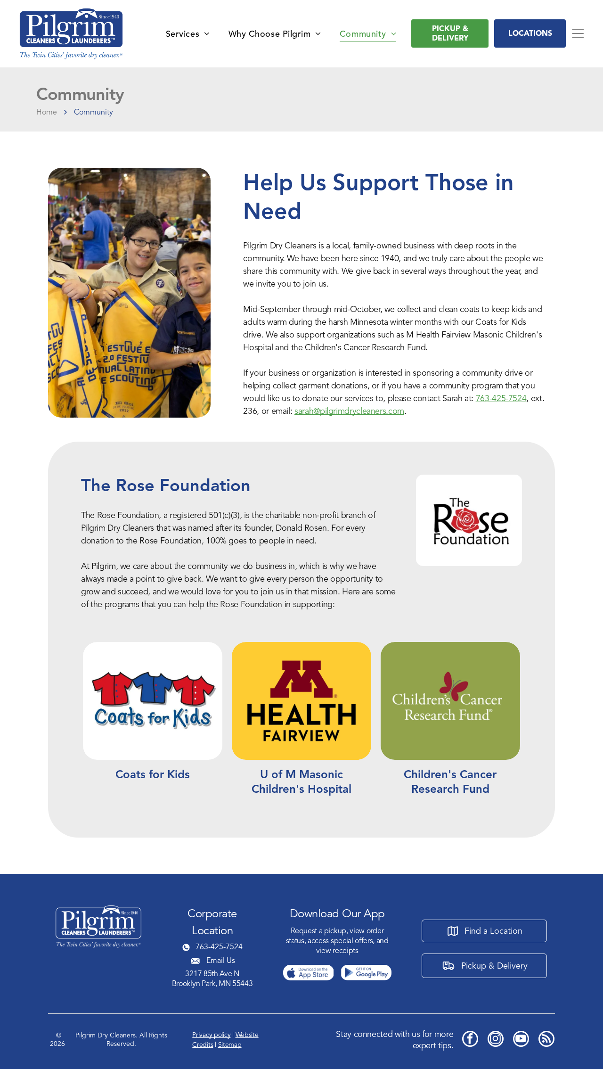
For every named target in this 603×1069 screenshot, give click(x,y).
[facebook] (470, 1040)
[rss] (546, 1040)
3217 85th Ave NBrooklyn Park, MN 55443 (212, 978)
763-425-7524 (501, 398)
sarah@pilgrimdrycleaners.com (349, 411)
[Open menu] (577, 33)
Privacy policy (211, 1035)
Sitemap (230, 1045)
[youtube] (521, 1040)
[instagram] (496, 1040)
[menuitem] (187, 33)
